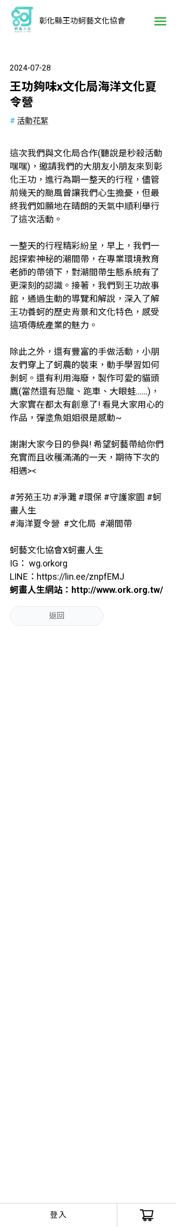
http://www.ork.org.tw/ (117, 590)
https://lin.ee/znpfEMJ (80, 576)
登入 (58, 1215)
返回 (57, 615)
